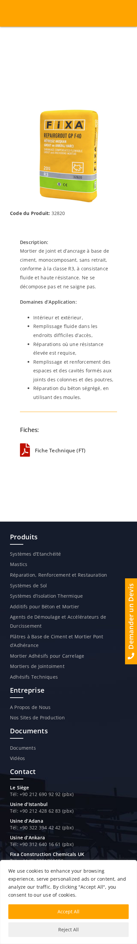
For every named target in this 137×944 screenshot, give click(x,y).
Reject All (68, 929)
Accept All (68, 911)
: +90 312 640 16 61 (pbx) (45, 844)
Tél (13, 827)
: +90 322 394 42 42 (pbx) (45, 827)
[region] (68, 902)
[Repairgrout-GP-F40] (68, 111)
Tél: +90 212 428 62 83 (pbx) (41, 811)
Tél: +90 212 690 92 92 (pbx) (41, 794)
